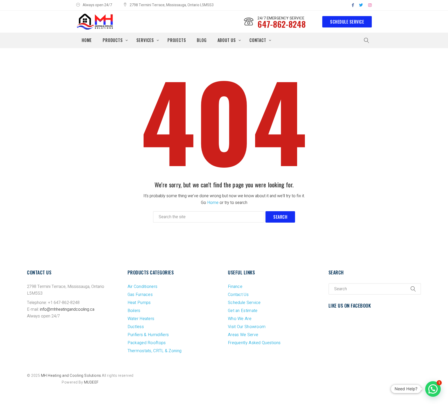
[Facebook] (353, 5)
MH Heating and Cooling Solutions (71, 375)
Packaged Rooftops (147, 343)
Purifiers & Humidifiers (148, 335)
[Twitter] (361, 5)
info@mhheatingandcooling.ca (67, 309)
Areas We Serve (243, 335)
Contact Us (238, 295)
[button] (433, 389)
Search (280, 217)
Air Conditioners (143, 286)
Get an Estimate (243, 311)
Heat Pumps (139, 303)
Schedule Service (347, 22)
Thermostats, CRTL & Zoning (155, 351)
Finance (235, 286)
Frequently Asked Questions (254, 343)
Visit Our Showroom (246, 327)
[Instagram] (370, 5)
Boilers (134, 311)
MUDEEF (91, 382)
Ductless (136, 327)
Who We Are (239, 319)
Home (213, 203)
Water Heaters (141, 319)
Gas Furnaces (140, 295)
